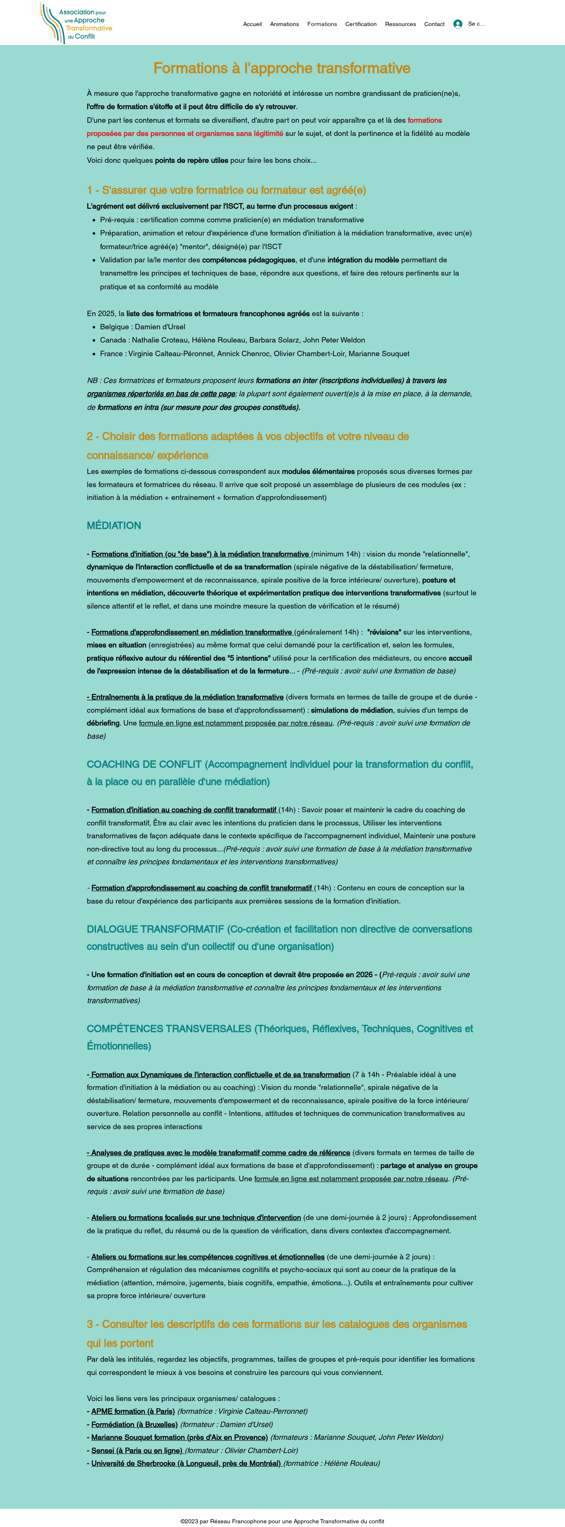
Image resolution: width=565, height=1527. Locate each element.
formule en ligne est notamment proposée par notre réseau (236, 722)
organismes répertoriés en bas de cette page (161, 393)
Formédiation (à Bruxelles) (134, 1424)
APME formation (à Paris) (133, 1411)
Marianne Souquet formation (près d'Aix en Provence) (179, 1437)
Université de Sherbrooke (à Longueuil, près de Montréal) (187, 1463)
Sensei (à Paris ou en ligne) (137, 1450)
